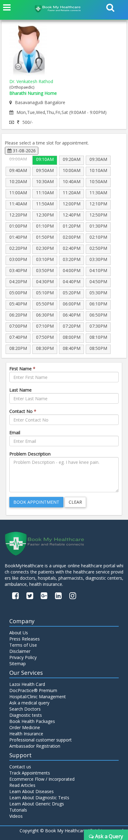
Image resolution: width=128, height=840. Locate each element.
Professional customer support (40, 740)
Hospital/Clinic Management (37, 696)
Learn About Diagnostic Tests (39, 797)
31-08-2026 (23, 150)
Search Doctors (25, 709)
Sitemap (17, 663)
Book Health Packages (32, 721)
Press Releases (24, 639)
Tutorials (18, 810)
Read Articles (22, 785)
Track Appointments (29, 773)
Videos (16, 816)
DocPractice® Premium (33, 690)
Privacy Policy (23, 657)
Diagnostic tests (25, 715)
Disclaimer (19, 651)
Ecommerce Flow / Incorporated (42, 779)
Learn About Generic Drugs (36, 804)
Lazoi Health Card (27, 684)
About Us (18, 633)
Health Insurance (26, 734)
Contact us (20, 767)
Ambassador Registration (34, 746)
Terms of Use (23, 645)
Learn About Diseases (31, 791)
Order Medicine (24, 727)
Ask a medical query (29, 703)
